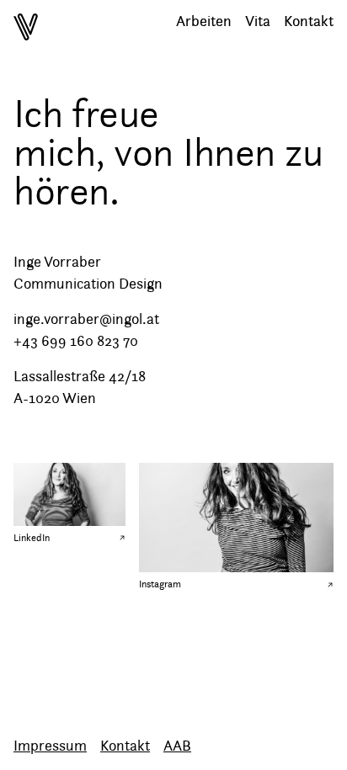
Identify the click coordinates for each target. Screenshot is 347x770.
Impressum (50, 745)
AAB (177, 745)
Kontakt (125, 745)
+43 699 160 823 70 (75, 341)
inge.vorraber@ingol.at (86, 319)
